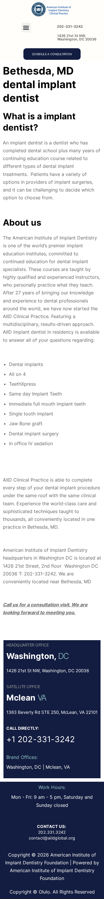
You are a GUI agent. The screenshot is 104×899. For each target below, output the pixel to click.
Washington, (31, 656)
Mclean (21, 698)
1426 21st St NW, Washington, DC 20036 (76, 37)
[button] (26, 27)
